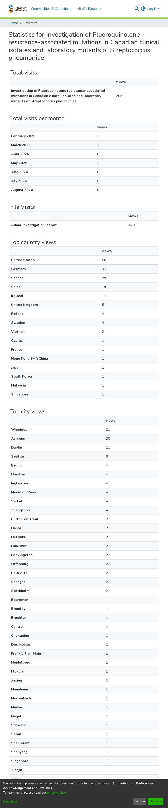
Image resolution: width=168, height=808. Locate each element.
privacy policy (56, 793)
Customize (10, 801)
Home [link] (13, 23)
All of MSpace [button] (87, 8)
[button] (18, 8)
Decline (140, 801)
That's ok (155, 801)
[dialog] (84, 793)
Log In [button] (152, 8)
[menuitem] (89, 8)
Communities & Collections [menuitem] (51, 8)
